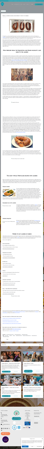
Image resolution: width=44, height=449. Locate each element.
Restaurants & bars (24, 334)
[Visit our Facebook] (1, 428)
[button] (42, 438)
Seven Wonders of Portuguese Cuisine (19, 129)
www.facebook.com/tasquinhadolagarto (9, 257)
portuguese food (34, 335)
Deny (32, 446)
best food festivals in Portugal (20, 132)
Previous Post (4, 344)
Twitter (14, 330)
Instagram (36, 311)
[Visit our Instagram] (3, 428)
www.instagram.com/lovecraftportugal (9, 284)
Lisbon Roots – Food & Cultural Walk (11, 363)
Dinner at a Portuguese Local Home (32, 387)
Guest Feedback (27, 415)
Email (7, 339)
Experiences (27, 412)
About (24, 4)
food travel (6, 335)
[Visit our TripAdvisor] (7, 428)
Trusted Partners (27, 413)
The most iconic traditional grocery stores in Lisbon (10, 321)
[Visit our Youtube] (1, 430)
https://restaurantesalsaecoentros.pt (8, 248)
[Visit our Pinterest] (5, 428)
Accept (25, 446)
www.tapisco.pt (5, 275)
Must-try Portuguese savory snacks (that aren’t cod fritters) (12, 323)
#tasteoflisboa (5, 312)
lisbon (14, 335)
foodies (10, 335)
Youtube (17, 330)
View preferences (39, 446)
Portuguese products (18, 334)
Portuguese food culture (9, 334)
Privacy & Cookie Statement (19, 448)
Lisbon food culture (19, 335)
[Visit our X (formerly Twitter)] (9, 428)
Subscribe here (36, 416)
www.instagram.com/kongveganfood (8, 293)
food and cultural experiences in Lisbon (19, 311)
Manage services (24, 444)
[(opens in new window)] (16, 421)
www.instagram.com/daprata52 (8, 266)
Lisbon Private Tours (28, 363)
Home (12, 4)
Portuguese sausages (6, 336)
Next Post (40, 344)
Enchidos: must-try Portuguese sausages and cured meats (12, 318)
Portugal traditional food (27, 335)
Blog (21, 4)
